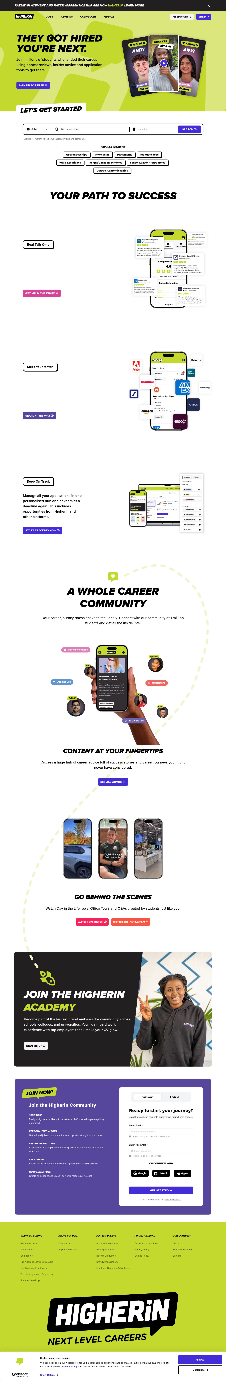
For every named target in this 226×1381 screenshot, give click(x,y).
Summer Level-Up (30, 1280)
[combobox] (92, 129)
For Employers (180, 16)
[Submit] (57, 129)
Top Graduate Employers (33, 1268)
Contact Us (64, 1243)
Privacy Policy (142, 1249)
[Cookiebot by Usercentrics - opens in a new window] (19, 1375)
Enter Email (136, 1125)
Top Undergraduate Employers (36, 1274)
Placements (124, 155)
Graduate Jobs (149, 155)
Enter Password (138, 1145)
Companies (26, 1255)
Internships (102, 155)
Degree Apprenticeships (112, 171)
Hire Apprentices (105, 1249)
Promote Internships (107, 1243)
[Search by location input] (154, 129)
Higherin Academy (182, 1249)
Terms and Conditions (146, 1243)
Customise (198, 1369)
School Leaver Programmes (147, 163)
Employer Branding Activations (112, 1268)
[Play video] (164, 63)
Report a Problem (67, 1249)
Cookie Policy (142, 1255)
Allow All (200, 1359)
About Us (177, 1243)
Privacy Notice (173, 1199)
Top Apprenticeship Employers (36, 1261)
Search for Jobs (28, 1243)
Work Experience (70, 163)
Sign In (202, 16)
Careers (176, 1255)
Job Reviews (27, 1249)
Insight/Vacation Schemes (105, 163)
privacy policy (69, 1366)
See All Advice (111, 782)
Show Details (47, 1375)
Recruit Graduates (106, 1255)
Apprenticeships (76, 155)
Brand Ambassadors (107, 1261)
